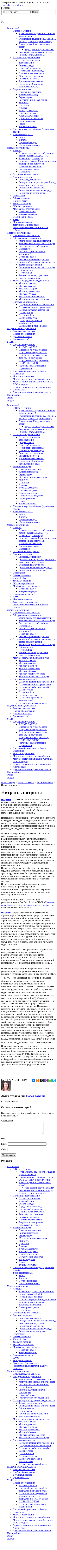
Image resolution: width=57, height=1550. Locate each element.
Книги (22, 137)
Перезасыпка (25, 272)
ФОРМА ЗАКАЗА (28, 347)
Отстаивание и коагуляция (26, 174)
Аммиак (23, 108)
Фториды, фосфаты (28, 110)
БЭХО (16, 219)
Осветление (19, 195)
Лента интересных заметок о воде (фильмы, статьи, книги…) (35, 53)
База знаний (13, 28)
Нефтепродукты (27, 121)
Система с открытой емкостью (34, 246)
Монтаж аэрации (27, 283)
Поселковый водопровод (31, 70)
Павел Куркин (35, 1095)
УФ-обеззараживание (23, 206)
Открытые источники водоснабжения (29, 61)
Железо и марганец (28, 94)
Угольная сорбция (22, 203)
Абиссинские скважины (31, 76)
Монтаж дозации (27, 286)
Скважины (18, 373)
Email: (4, 1144)
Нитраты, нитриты (28, 113)
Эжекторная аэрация (29, 169)
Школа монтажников (29, 145)
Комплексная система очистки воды (37, 243)
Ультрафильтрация (28, 214)
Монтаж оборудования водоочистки (31, 280)
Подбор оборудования (24, 334)
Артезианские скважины (31, 81)
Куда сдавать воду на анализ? (39, 49)
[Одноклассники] (37, 1080)
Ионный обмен (20, 201)
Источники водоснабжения (26, 57)
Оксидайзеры (25, 248)
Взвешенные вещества (30, 92)
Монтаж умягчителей (29, 291)
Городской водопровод (30, 68)
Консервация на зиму (29, 278)
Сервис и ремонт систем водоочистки (32, 387)
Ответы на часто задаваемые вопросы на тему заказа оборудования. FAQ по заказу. (34, 358)
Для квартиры (26, 312)
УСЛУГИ (12, 342)
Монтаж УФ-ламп (28, 294)
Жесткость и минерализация (33, 100)
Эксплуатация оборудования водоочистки (34, 262)
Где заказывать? (21, 339)
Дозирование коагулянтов (32, 187)
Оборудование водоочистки (27, 238)
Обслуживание (26, 270)
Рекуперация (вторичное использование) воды (31, 85)
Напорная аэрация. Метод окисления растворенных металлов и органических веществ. (37, 164)
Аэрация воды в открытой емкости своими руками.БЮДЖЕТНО (36, 154)
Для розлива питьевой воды (33, 326)
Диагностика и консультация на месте (32, 392)
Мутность (23, 102)
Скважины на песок (29, 78)
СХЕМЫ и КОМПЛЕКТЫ (26, 235)
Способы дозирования (30, 179)
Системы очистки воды (19, 233)
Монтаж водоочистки (23, 376)
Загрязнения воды (22, 89)
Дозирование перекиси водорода (35, 190)
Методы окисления (22, 222)
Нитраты (6, 799)
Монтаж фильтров (28, 288)
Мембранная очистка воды (26, 209)
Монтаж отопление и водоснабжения (31, 379)
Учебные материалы (23, 134)
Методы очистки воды (18, 147)
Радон (22, 124)
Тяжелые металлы (28, 126)
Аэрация (17, 150)
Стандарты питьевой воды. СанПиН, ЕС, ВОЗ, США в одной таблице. (37, 40)
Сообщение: (7, 1120)
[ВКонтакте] (33, 1080)
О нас (10, 397)
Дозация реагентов (22, 177)
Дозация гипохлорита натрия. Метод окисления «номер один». (37, 183)
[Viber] (46, 1080)
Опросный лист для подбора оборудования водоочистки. (33, 351)
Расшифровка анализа (24, 331)
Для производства (28, 318)
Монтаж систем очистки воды (34, 299)
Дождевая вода (26, 65)
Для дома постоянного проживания (36, 304)
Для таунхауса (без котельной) (34, 310)
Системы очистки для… (25, 302)
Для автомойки (26, 315)
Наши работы (14, 395)
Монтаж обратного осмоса (32, 296)
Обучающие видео (28, 142)
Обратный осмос (27, 211)
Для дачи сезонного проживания (35, 307)
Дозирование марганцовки (32, 193)
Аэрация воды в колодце (31, 158)
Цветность (24, 105)
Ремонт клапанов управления (33, 275)
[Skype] (54, 1080)
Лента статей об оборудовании (34, 259)
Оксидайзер (25, 171)
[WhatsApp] (50, 1080)
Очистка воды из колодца (31, 73)
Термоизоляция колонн (30, 264)
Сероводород (25, 97)
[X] (42, 1080)
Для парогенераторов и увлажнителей (30, 321)
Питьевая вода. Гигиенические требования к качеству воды (27, 903)
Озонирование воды (23, 217)
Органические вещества (31, 118)
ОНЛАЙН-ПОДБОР (29, 363)
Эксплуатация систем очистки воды (37, 267)
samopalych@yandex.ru (12, 5)
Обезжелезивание (22, 198)
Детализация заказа (22, 336)
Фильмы (23, 140)
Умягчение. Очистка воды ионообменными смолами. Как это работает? (30, 227)
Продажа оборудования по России (30, 371)
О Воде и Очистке (22, 31)
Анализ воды (19, 389)
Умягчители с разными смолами (35, 241)
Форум (10, 400)
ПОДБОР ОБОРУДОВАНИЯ (21, 328)
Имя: (3, 1138)
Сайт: (4, 1149)
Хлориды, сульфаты (29, 116)
